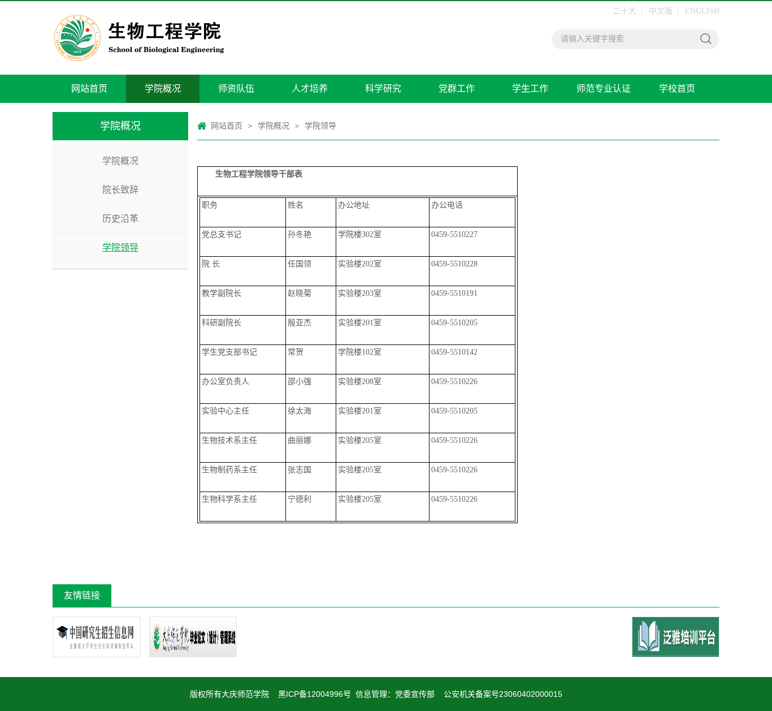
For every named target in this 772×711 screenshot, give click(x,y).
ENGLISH (702, 11)
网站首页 (89, 88)
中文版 (661, 11)
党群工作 (457, 88)
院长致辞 (120, 190)
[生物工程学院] (208, 38)
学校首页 (677, 88)
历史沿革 (120, 218)
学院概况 (163, 88)
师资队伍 (236, 88)
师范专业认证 (603, 88)
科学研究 (383, 88)
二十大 (624, 11)
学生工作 (530, 88)
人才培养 (310, 88)
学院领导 (120, 247)
